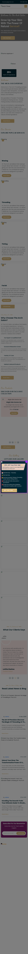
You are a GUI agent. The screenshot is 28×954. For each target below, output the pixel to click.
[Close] (26, 461)
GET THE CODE (8, 490)
